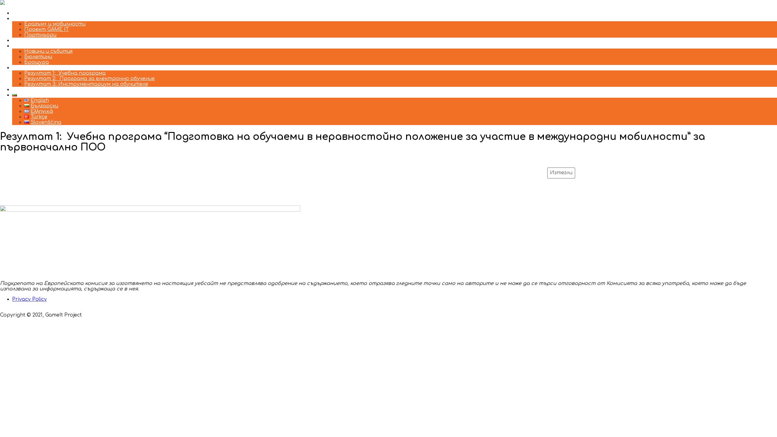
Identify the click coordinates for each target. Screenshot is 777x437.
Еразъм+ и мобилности (55, 24)
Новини (22, 46)
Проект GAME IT (46, 29)
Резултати (27, 67)
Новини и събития (48, 51)
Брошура (36, 62)
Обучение (25, 40)
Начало (22, 13)
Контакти (26, 89)
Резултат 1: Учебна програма (65, 73)
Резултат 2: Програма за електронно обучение (89, 78)
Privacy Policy (29, 299)
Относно (24, 18)
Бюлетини (38, 56)
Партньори (40, 35)
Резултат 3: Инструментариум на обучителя (86, 84)
